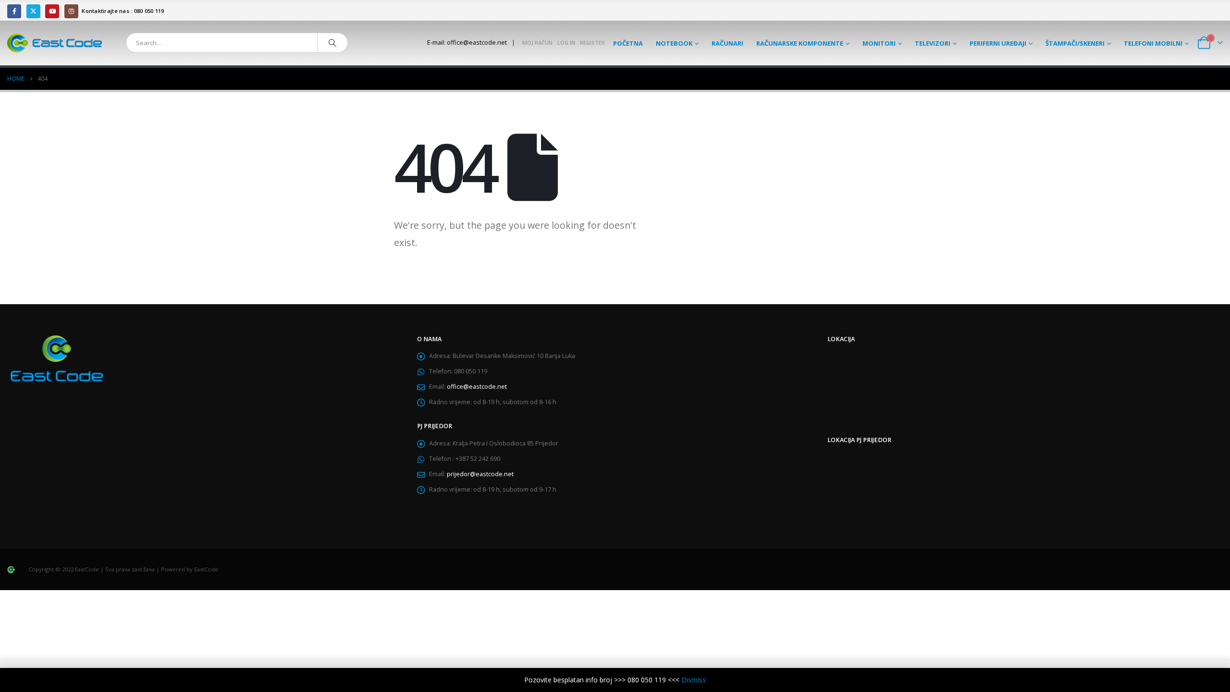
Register (592, 42)
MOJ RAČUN (537, 42)
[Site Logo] (54, 43)
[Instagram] (71, 11)
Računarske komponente (799, 43)
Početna (628, 43)
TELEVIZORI (932, 43)
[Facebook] (14, 11)
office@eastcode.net (477, 387)
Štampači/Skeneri (1075, 43)
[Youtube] (52, 11)
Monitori (879, 43)
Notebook (674, 43)
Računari (727, 43)
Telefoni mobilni (1153, 43)
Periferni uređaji (998, 43)
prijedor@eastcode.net (480, 474)
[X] (33, 11)
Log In (566, 42)
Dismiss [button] (693, 679)
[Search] (332, 42)
